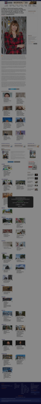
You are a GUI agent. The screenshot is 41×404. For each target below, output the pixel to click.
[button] (20, 201)
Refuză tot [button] (23, 204)
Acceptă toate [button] (18, 204)
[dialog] (20, 202)
